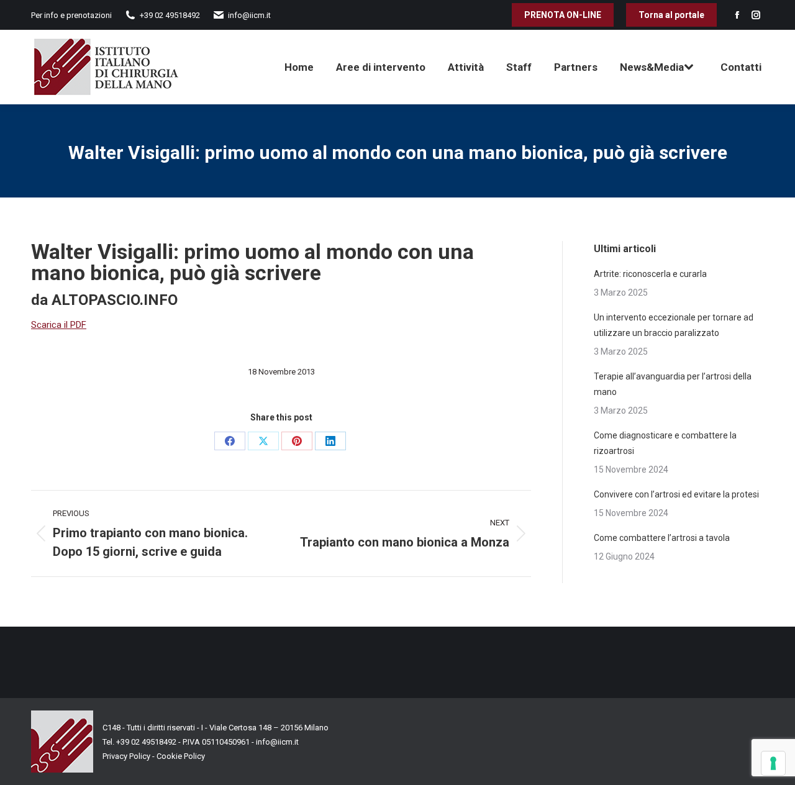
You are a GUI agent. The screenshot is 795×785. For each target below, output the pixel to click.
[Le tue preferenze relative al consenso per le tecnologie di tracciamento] (773, 763)
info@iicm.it (277, 741)
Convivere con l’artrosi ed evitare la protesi (676, 494)
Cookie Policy (181, 756)
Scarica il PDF (58, 324)
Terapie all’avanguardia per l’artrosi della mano (673, 384)
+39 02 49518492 (147, 741)
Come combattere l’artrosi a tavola (662, 538)
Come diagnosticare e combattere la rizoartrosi (665, 443)
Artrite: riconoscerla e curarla (650, 274)
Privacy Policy (126, 756)
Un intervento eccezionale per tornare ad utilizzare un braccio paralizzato (673, 325)
